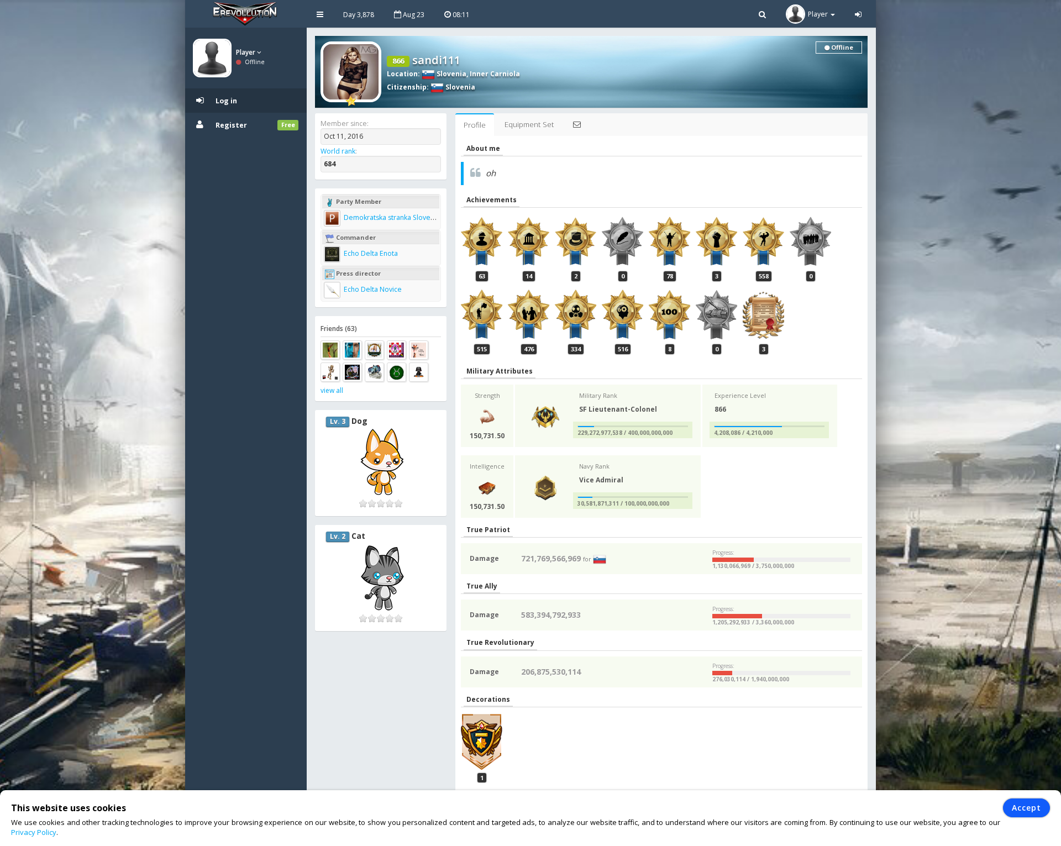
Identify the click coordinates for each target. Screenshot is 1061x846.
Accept (1026, 807)
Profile (475, 125)
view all (332, 390)
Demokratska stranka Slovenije (392, 217)
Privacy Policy (33, 832)
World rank (338, 151)
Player (246, 52)
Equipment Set (529, 124)
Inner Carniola (495, 73)
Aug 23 (412, 14)
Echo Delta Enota (370, 253)
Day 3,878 (358, 14)
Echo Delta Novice (372, 289)
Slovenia (450, 73)
